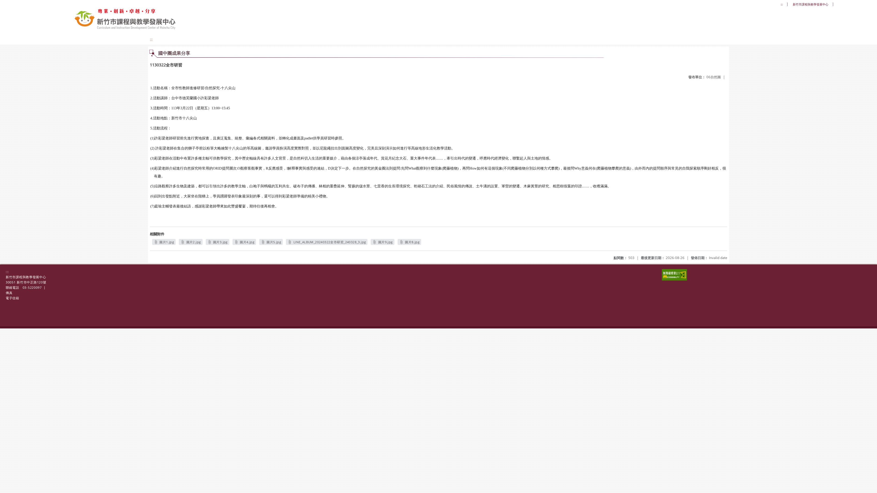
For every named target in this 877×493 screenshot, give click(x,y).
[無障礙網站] (674, 279)
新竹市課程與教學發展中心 (810, 4)
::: (782, 4)
